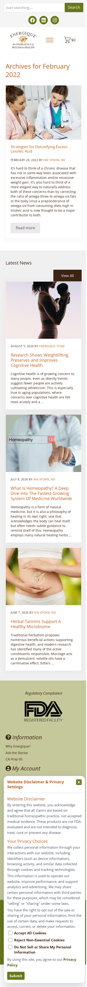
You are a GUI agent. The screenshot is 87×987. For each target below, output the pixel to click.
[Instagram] (55, 20)
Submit (16, 975)
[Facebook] (32, 20)
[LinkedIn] (43, 20)
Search (74, 7)
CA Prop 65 (14, 759)
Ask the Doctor (17, 753)
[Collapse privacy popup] (79, 782)
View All (67, 275)
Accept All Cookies (30, 933)
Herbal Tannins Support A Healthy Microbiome (36, 624)
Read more (28, 228)
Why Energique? (18, 746)
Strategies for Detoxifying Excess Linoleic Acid (39, 149)
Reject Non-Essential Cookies (39, 940)
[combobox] (34, 7)
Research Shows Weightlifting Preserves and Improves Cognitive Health (39, 360)
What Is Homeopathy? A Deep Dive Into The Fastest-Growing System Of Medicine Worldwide (41, 493)
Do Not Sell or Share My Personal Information (42, 949)
